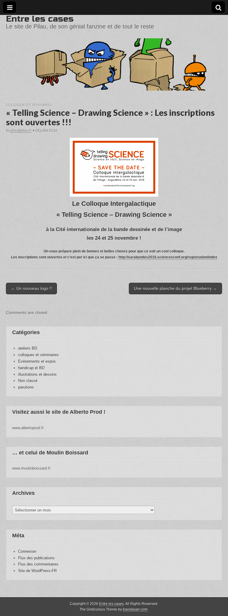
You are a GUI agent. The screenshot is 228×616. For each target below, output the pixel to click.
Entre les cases (40, 19)
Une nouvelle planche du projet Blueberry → (175, 288)
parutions (26, 387)
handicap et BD (31, 368)
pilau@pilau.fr (21, 130)
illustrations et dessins (37, 374)
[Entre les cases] (114, 53)
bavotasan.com (135, 609)
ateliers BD (27, 348)
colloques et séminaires (29, 105)
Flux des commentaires (38, 564)
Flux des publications (36, 558)
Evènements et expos (37, 361)
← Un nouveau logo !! (31, 288)
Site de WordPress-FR (37, 570)
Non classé (27, 380)
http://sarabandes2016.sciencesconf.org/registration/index (167, 257)
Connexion (27, 551)
